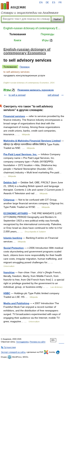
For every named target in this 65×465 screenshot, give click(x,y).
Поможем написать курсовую (36, 90)
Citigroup (9, 199)
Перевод (24, 66)
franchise (9, 272)
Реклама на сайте (37, 342)
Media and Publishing (16, 303)
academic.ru (13, 5)
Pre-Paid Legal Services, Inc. (20, 154)
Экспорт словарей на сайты (13, 352)
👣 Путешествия (8, 347)
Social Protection (13, 247)
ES (53, 2)
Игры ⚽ (47, 40)
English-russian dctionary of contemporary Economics (32, 28)
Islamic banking (12, 237)
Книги (17, 40)
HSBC (6, 293)
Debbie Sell (10, 182)
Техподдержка (22, 342)
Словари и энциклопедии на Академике (29, 12)
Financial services (14, 116)
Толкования (17, 34)
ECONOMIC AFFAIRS (15, 213)
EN (40, 2)
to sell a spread (17, 95)
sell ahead (53, 95)
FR (60, 2)
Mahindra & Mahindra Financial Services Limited (32, 140)
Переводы (47, 34)
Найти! (57, 19)
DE (47, 2)
